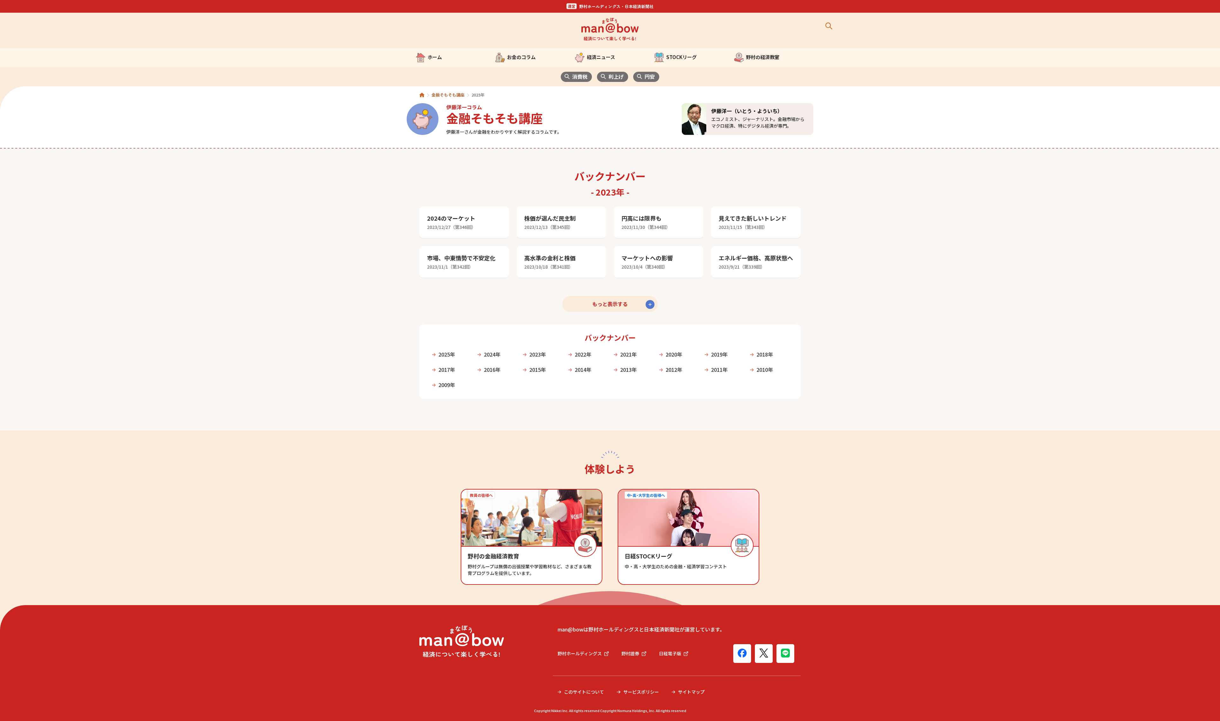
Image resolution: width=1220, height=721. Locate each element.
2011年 (719, 369)
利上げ (616, 76)
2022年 (583, 354)
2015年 (537, 369)
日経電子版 (670, 653)
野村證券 (630, 653)
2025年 (446, 354)
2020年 (674, 354)
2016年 (492, 369)
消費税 (579, 76)
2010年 (764, 369)
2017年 (446, 369)
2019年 (719, 354)
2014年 (583, 369)
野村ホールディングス (580, 653)
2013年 (628, 369)
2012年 (674, 369)
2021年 (628, 354)
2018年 (764, 354)
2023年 (537, 354)
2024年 (492, 354)
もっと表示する (610, 304)
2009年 (446, 385)
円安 (650, 76)
